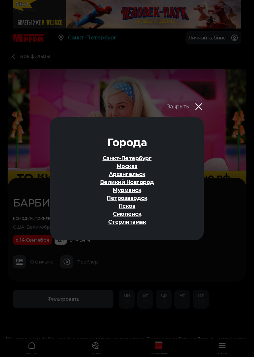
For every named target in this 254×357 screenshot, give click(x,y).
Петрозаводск (127, 198)
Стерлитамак (127, 222)
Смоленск (127, 214)
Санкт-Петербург (127, 158)
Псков (127, 206)
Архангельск (127, 174)
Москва (127, 166)
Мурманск (127, 190)
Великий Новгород (127, 182)
